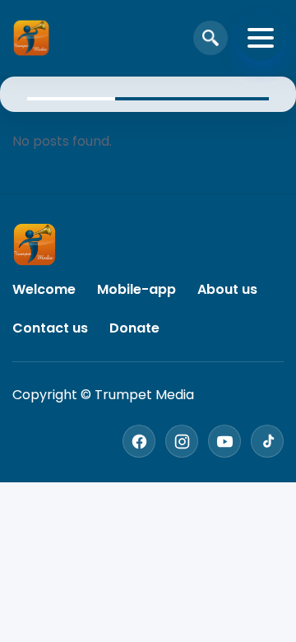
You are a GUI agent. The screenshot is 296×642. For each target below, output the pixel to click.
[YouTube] (224, 441)
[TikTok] (267, 441)
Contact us (50, 328)
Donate (134, 328)
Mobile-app (136, 289)
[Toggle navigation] (261, 38)
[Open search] (210, 38)
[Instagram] (181, 441)
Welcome (44, 289)
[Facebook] (139, 441)
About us (227, 289)
